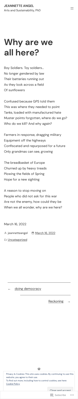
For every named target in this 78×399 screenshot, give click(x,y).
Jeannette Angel (19, 6)
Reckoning (55, 301)
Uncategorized (17, 240)
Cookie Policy (13, 383)
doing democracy (28, 288)
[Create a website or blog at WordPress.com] (39, 369)
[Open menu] (72, 8)
